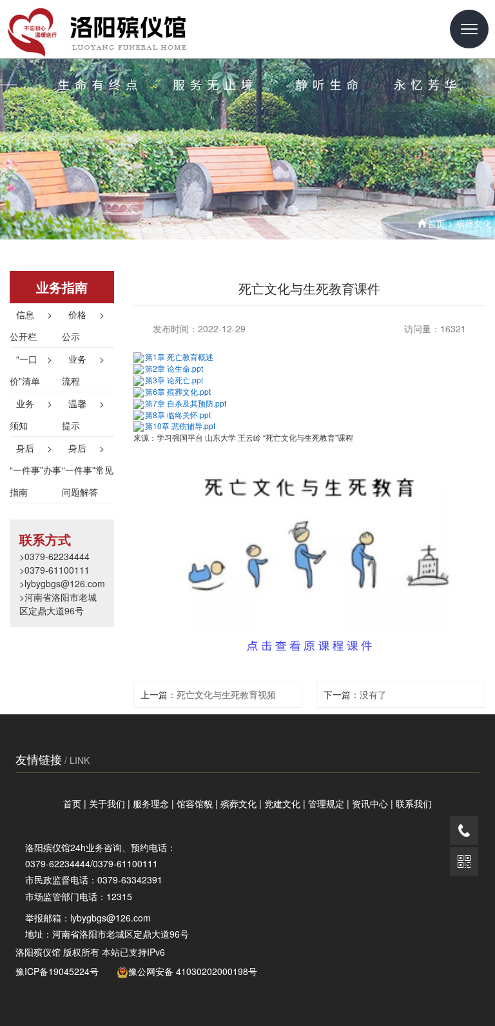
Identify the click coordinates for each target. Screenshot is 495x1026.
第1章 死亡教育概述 (179, 356)
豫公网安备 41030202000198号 (192, 971)
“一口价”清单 (31, 369)
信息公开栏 (31, 325)
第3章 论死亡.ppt (174, 379)
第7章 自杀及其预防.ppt (185, 402)
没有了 (373, 694)
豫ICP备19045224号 (57, 971)
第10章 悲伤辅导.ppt (180, 425)
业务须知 (31, 414)
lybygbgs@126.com (110, 917)
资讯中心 (370, 803)
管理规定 (326, 803)
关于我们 (107, 803)
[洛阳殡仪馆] (127, 29)
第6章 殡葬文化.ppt (178, 391)
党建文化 (282, 803)
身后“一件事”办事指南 (35, 469)
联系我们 (414, 803)
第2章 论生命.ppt (174, 368)
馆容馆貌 (195, 803)
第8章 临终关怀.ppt (178, 414)
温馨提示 (83, 414)
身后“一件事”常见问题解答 (87, 469)
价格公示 (83, 325)
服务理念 (151, 803)
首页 (436, 223)
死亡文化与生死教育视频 (226, 694)
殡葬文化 (474, 223)
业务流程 (83, 369)
